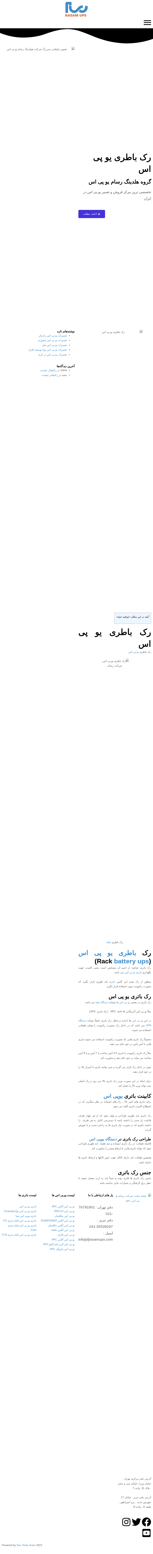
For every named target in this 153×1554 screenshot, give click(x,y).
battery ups (131, 961)
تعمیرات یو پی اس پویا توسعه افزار (47, 349)
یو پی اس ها (123, 1002)
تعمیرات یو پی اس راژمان (53, 335)
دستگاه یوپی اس (103, 1139)
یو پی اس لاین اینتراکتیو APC (59, 1244)
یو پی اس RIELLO (64, 1211)
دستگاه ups (102, 1002)
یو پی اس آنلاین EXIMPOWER (58, 1220)
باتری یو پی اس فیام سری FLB (19, 1234)
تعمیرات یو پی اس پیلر (54, 345)
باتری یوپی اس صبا (26, 1216)
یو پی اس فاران (66, 1234)
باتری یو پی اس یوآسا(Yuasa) (20, 1211)
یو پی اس (133, 652)
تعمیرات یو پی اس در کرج (52, 354)
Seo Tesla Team (26, 1545)
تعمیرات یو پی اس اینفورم (52, 340)
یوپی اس (113, 1096)
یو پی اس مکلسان (65, 1216)
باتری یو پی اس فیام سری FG (19, 1220)
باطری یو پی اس (107, 952)
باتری (112, 981)
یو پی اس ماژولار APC (62, 1249)
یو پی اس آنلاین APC (63, 1206)
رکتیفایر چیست (48, 370)
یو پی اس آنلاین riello (63, 1230)
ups (109, 942)
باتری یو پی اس (133, 972)
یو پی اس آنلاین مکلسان (61, 1225)
